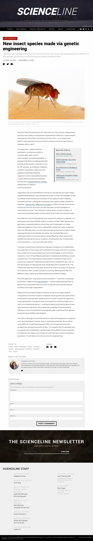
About (60, 29)
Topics (10, 29)
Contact (82, 29)
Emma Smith (19, 523)
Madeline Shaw (20, 476)
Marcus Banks (60, 172)
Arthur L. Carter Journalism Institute (57, 537)
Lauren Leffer (9, 60)
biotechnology (22, 346)
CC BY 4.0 (35, 124)
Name (12, 403)
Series (51, 29)
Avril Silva (17, 483)
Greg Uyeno (59, 156)
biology (11, 346)
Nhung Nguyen (20, 496)
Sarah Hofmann (20, 514)
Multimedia (21, 29)
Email (12, 410)
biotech (16, 346)
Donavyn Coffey (60, 164)
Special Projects (37, 29)
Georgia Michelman (21, 507)
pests (10, 351)
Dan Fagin (61, 488)
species (15, 351)
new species (36, 349)
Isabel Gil (17, 529)
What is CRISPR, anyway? (64, 154)
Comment (13, 390)
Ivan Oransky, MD (64, 476)
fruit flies (11, 349)
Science (47, 11)
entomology (36, 346)
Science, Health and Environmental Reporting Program (27, 537)
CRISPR (30, 346)
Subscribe (70, 29)
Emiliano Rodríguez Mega (63, 180)
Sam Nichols (19, 505)
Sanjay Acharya (25, 124)
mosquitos (29, 349)
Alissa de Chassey (21, 520)
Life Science (10, 38)
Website (12, 416)
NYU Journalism (87, 537)
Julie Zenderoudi (20, 494)
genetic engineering (19, 349)
